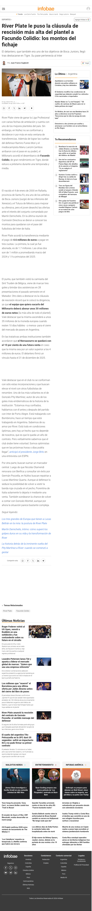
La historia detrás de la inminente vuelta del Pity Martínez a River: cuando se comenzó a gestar (25, 548)
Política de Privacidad (81, 865)
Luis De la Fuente (30, 14)
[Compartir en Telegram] (24, 108)
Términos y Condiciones (81, 860)
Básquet (73, 14)
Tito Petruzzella (42, 14)
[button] (3, 9)
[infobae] (46, 9)
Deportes (6, 20)
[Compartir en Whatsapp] (4, 108)
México (28, 874)
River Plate (7, 611)
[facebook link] (6, 867)
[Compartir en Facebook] (9, 108)
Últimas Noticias (28, 885)
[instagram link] (15, 867)
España (28, 867)
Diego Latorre (64, 14)
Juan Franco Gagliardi (19, 63)
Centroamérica (28, 881)
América (28, 859)
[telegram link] (10, 872)
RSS (28, 888)
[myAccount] (88, 9)
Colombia (28, 863)
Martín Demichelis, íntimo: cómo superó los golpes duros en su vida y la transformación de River (26, 533)
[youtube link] (6, 872)
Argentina (63, 859)
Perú (28, 877)
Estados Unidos (28, 870)
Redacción (46, 859)
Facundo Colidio (22, 611)
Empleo (46, 863)
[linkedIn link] (15, 872)
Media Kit (63, 877)
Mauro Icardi (53, 14)
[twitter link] (10, 867)
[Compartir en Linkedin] (19, 108)
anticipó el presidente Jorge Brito (26, 451)
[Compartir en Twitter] (14, 108)
